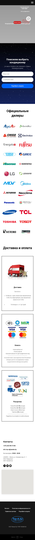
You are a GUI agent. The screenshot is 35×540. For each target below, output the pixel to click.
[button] (9, 498)
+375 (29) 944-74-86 (24, 7)
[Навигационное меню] (32, 2)
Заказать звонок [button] (17, 22)
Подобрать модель (17, 271)
